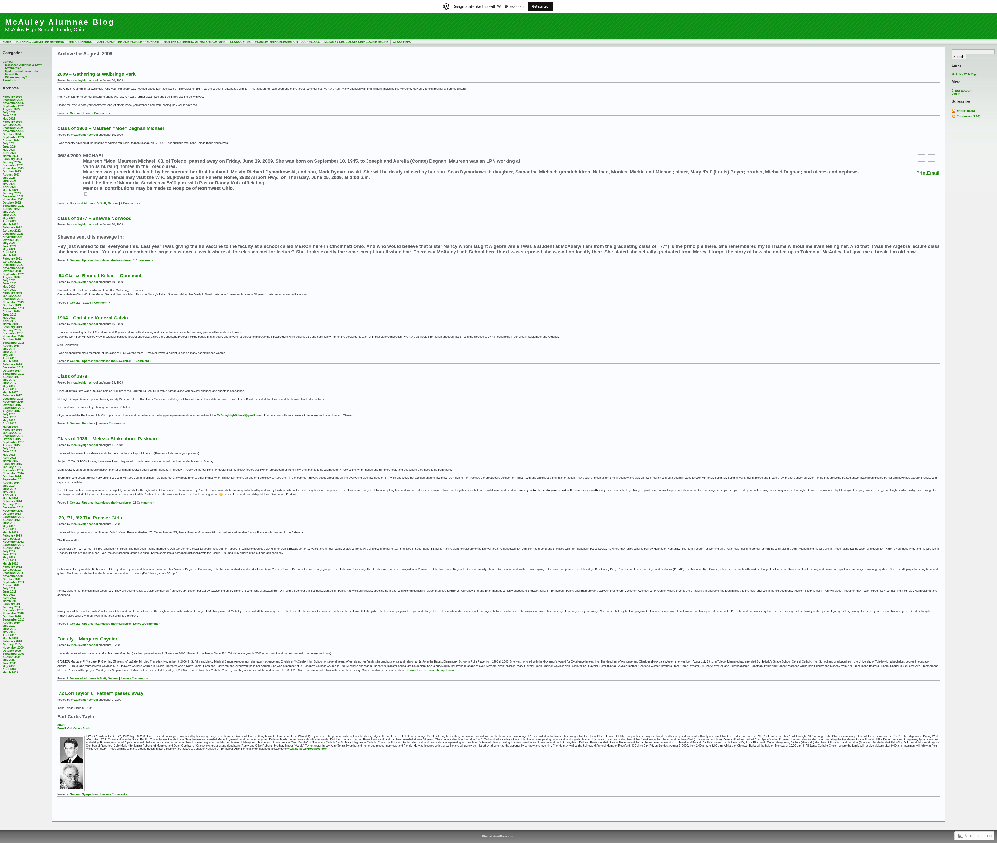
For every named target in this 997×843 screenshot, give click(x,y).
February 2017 (12, 395)
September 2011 (13, 582)
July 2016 (9, 414)
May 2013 (9, 526)
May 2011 (9, 594)
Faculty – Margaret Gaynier (87, 639)
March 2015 (10, 460)
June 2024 (9, 146)
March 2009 (10, 672)
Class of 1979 (72, 376)
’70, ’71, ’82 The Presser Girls (89, 517)
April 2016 (9, 423)
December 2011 (13, 572)
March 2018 (10, 361)
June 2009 (9, 663)
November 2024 (13, 131)
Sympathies (13, 67)
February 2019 (12, 327)
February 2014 (12, 501)
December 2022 (13, 196)
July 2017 (9, 379)
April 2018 (9, 358)
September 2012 (13, 544)
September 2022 (13, 205)
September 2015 (13, 442)
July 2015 (9, 448)
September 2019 (13, 308)
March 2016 (10, 426)
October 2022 (12, 202)
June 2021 (9, 246)
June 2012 (9, 554)
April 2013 (9, 529)
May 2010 (9, 631)
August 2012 (11, 547)
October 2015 (12, 439)
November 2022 (13, 199)
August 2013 (11, 519)
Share (61, 724)
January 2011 (11, 607)
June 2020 (9, 283)
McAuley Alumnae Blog (60, 22)
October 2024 (12, 134)
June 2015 (9, 451)
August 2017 (11, 376)
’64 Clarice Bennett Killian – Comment (99, 275)
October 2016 (12, 404)
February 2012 (12, 566)
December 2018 (13, 333)
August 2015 (11, 445)
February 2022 (12, 227)
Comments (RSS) (968, 116)
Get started (540, 6)
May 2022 (9, 218)
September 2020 (13, 274)
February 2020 (12, 292)
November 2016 (13, 401)
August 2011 (11, 585)
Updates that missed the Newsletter (106, 260)
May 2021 (9, 249)
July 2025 (9, 112)
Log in (956, 93)
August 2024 (11, 140)
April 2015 (9, 457)
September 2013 (13, 516)
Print (921, 173)
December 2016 (13, 398)
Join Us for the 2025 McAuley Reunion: (128, 41)
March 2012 (10, 563)
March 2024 (10, 155)
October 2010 (12, 616)
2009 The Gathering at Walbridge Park (194, 41)
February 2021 (12, 258)
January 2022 (12, 230)
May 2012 (9, 557)
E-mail (61, 728)
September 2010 (13, 619)
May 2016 (9, 420)
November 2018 (13, 336)
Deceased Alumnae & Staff (23, 64)
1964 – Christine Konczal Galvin (92, 318)
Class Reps (402, 41)
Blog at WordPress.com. (498, 836)
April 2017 (9, 389)
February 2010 (12, 641)
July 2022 (9, 211)
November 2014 (13, 473)
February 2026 (12, 96)
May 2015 (9, 454)
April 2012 (9, 560)
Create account (962, 90)
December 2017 (13, 367)
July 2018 (9, 348)
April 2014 (9, 495)
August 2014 (11, 482)
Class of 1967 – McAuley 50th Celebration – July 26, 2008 (275, 41)
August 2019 (11, 311)
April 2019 (9, 320)
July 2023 (9, 177)
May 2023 (9, 183)
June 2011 (9, 591)
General (8, 61)
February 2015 (12, 463)
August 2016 (11, 411)
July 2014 (9, 485)
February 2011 (12, 603)
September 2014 (13, 479)
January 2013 (12, 538)
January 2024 (12, 162)
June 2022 (9, 215)
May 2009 (9, 666)
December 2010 (13, 610)
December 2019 (13, 299)
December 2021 (13, 233)
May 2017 (9, 386)
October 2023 (12, 171)
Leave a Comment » (96, 113)
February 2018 (12, 364)
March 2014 (10, 498)
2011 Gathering (80, 41)
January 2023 (12, 193)
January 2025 (12, 124)
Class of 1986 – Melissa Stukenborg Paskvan (107, 438)
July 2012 (9, 551)
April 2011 (9, 597)
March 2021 (10, 255)
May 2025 (9, 118)
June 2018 (9, 351)
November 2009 (13, 647)
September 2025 (13, 106)
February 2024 (12, 159)
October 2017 (12, 370)
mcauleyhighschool (84, 80)
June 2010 (9, 628)
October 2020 (12, 271)
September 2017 (13, 373)
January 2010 (12, 644)
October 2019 (12, 305)
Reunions (9, 80)
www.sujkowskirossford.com (307, 748)
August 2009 (11, 656)
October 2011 (12, 579)
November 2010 (13, 613)
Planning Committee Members (40, 41)
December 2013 (13, 507)
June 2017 (9, 383)
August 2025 (11, 109)
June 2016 (9, 417)
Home (7, 41)
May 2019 (9, 317)
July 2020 (9, 280)
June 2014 (9, 488)
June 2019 (9, 314)
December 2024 (13, 127)
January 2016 (12, 432)
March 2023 (10, 190)
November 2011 (13, 575)
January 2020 (12, 295)
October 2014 (12, 476)
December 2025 (13, 99)
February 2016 (12, 429)
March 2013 (10, 532)
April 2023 (9, 187)
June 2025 (9, 115)
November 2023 (13, 168)
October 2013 (12, 513)
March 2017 (10, 392)
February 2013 (12, 535)
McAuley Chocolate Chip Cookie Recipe (356, 41)
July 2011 (9, 588)
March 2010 (10, 638)
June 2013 (9, 523)
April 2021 (9, 252)
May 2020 (9, 286)
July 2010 (9, 625)
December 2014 (13, 470)
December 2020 (13, 264)
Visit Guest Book (78, 728)
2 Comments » (130, 203)
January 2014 (12, 504)
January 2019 (12, 330)
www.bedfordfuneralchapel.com (432, 670)
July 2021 (9, 243)
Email (933, 173)
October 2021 (12, 239)
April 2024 (9, 152)
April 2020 (9, 289)
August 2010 (11, 622)
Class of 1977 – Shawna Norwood (94, 218)
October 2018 (12, 339)
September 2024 (13, 137)
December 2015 (13, 435)
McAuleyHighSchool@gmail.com (239, 415)
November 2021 (13, 236)
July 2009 (9, 659)
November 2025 (13, 102)
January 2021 (12, 261)
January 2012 (12, 569)
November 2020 (13, 267)
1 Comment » (142, 361)
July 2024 (9, 143)
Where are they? (16, 77)
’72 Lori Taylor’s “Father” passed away (100, 693)
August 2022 (11, 208)
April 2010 (9, 635)
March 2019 (10, 323)
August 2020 (11, 277)
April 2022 (9, 221)
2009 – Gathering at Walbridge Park (96, 74)
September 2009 (13, 653)
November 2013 (13, 510)
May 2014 (9, 491)
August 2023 (11, 174)
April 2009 (9, 669)
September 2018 (13, 342)
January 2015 (12, 467)
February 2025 (12, 121)
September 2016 (13, 407)
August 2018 (11, 345)
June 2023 (9, 180)
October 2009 (12, 650)
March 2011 (10, 600)
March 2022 (10, 224)
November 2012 (13, 541)
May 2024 (9, 149)
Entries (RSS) (966, 110)
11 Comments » (143, 502)
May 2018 (9, 355)
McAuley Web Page (965, 74)
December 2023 (13, 165)
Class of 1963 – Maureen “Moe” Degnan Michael (110, 128)
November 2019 (13, 302)
